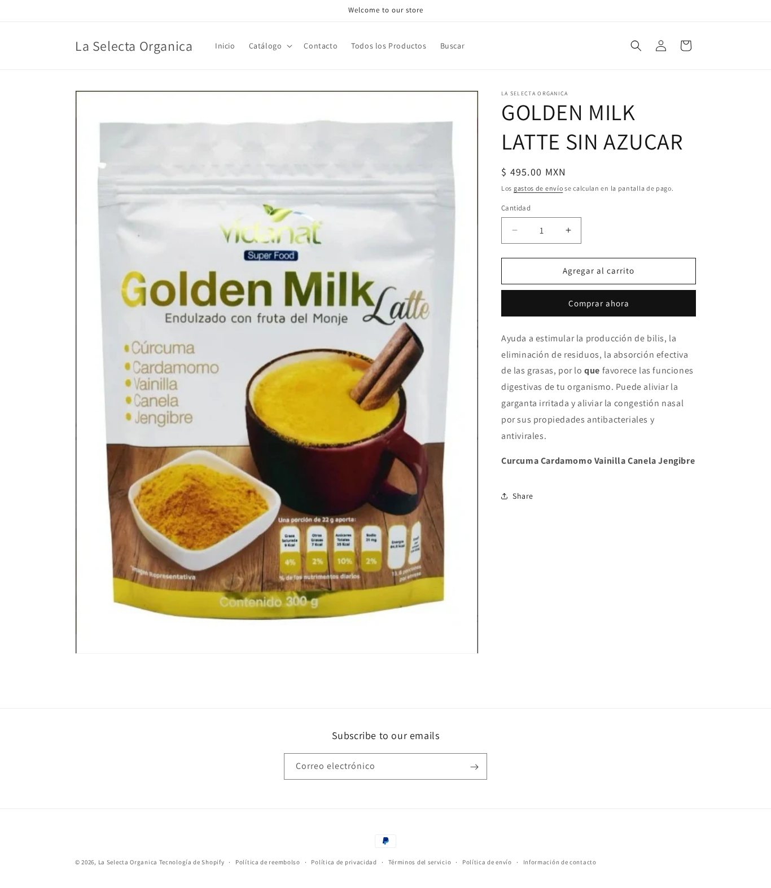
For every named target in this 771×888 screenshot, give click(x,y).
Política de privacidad (343, 861)
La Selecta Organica (128, 862)
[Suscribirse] (474, 767)
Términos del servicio (420, 861)
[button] (269, 46)
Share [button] (522, 496)
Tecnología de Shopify (192, 862)
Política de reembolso (267, 861)
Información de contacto (560, 861)
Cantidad (516, 208)
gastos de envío (538, 188)
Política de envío (487, 861)
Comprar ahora (598, 303)
